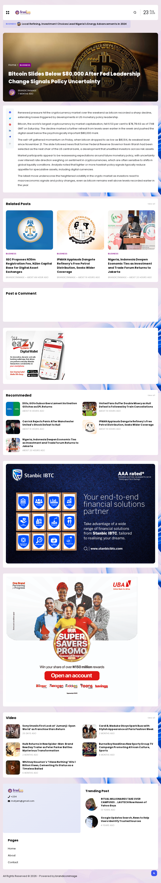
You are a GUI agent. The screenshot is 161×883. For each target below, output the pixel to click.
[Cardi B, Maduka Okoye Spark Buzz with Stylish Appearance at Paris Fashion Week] (89, 731)
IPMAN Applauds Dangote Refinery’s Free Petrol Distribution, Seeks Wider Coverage (76, 265)
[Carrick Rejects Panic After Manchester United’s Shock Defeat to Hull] (13, 427)
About (12, 855)
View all (151, 203)
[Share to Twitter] (10, 118)
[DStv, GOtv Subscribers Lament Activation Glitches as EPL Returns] (13, 409)
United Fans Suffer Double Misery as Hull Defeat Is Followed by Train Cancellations (126, 405)
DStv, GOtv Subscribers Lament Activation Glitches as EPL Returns (49, 405)
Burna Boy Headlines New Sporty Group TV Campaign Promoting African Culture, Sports (126, 747)
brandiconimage (66, 876)
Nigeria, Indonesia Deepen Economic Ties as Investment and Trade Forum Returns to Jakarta (130, 265)
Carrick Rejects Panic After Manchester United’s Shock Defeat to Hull (48, 423)
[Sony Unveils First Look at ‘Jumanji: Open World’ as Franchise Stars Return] (13, 731)
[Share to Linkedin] (10, 131)
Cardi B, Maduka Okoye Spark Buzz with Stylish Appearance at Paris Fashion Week (126, 727)
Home (12, 65)
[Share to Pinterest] (10, 125)
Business (25, 65)
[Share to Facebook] (10, 112)
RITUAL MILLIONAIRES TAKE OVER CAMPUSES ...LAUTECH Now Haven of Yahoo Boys (124, 802)
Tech (8, 23)
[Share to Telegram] (10, 137)
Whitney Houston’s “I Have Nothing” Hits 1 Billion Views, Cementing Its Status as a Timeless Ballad (49, 765)
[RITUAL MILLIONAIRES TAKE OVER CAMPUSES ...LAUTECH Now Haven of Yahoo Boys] (91, 804)
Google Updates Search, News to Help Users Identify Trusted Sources (62, 24)
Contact (13, 862)
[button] (10, 144)
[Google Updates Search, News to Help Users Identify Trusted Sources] (14, 24)
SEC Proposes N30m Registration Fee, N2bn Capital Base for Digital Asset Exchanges (29, 265)
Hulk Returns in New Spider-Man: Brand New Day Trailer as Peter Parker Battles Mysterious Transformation (47, 747)
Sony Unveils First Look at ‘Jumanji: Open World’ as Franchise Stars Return (48, 727)
